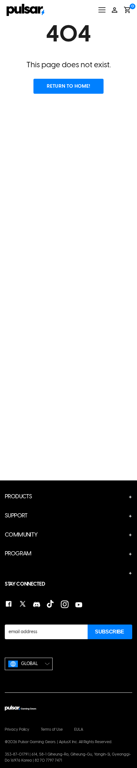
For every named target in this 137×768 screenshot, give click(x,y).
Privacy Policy (17, 729)
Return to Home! (68, 86)
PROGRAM (18, 553)
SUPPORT (16, 515)
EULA (78, 729)
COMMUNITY (21, 534)
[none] (28, 664)
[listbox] (29, 664)
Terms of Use (52, 729)
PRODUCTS (18, 496)
